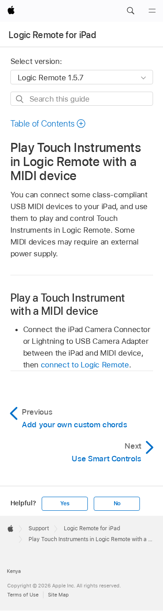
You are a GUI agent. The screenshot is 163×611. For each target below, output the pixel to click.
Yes (64, 503)
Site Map (58, 594)
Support (39, 528)
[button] (130, 11)
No (117, 503)
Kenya (14, 571)
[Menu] (152, 11)
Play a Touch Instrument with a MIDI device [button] (67, 304)
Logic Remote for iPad (52, 34)
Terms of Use (22, 594)
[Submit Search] (20, 99)
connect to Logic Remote (85, 364)
